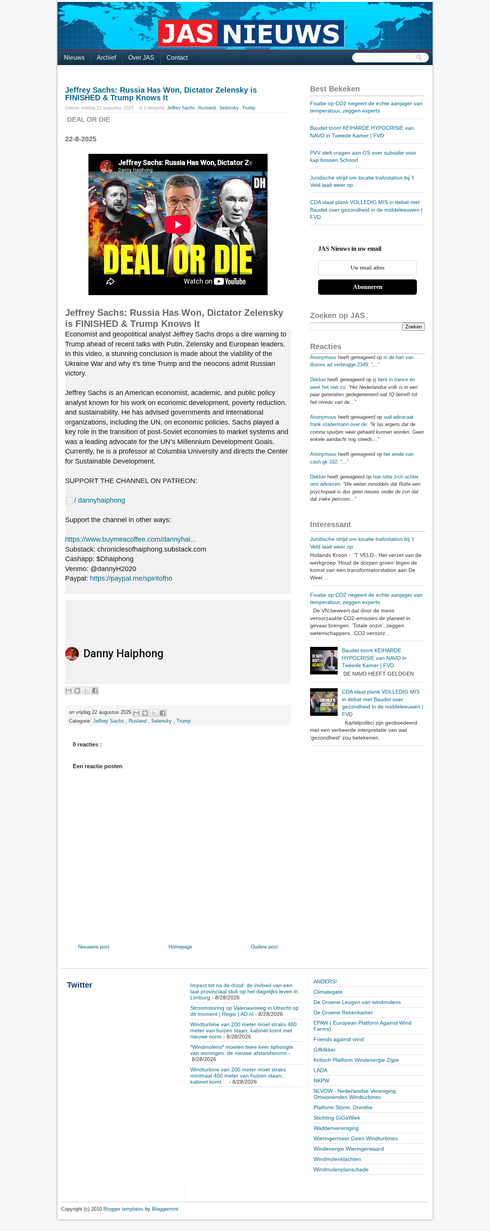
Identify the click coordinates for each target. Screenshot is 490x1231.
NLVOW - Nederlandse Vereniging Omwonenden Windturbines (355, 1094)
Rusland (207, 108)
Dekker (318, 379)
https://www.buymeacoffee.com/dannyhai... (130, 539)
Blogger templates (124, 1209)
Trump (248, 108)
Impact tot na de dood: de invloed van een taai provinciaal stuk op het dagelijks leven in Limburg (244, 991)
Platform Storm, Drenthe (343, 1107)
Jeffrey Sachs (181, 108)
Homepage (180, 947)
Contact (177, 57)
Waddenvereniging (336, 1128)
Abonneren (367, 287)
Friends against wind (339, 1039)
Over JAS (141, 57)
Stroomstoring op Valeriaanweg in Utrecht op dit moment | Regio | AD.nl (244, 1011)
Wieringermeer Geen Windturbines (356, 1138)
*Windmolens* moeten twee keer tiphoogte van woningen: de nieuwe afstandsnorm (241, 1050)
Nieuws (74, 57)
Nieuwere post (93, 947)
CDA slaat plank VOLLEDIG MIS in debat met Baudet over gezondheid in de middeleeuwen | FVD (366, 209)
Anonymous (323, 357)
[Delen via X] (86, 690)
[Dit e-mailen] (68, 690)
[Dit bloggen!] (77, 690)
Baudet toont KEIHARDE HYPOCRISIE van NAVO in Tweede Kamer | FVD (374, 657)
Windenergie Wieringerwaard (349, 1149)
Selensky (229, 108)
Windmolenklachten (337, 1159)
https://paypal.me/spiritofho (131, 578)
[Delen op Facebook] (95, 690)
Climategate (328, 992)
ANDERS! (325, 981)
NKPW (321, 1081)
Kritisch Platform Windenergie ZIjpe (356, 1060)
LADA (320, 1070)
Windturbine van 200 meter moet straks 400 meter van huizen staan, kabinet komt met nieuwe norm (243, 1030)
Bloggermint (165, 1209)
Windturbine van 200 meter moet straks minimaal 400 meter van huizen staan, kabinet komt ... (238, 1075)
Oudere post (264, 947)
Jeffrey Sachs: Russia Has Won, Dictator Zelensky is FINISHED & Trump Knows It (161, 93)
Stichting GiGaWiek (337, 1118)
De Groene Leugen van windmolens (357, 1002)
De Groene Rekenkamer (343, 1012)
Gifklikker (325, 1050)
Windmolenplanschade (341, 1169)
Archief (106, 57)
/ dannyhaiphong (100, 500)
